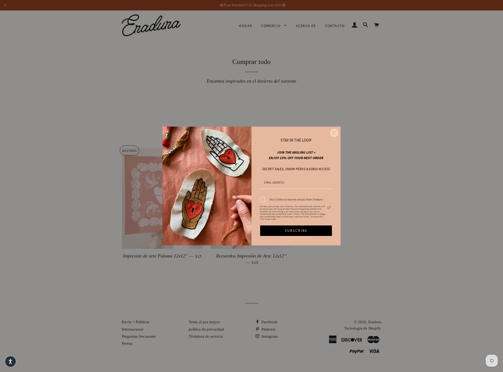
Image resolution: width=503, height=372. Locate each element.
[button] (10, 361)
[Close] (334, 133)
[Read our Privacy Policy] (329, 207)
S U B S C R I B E (296, 230)
